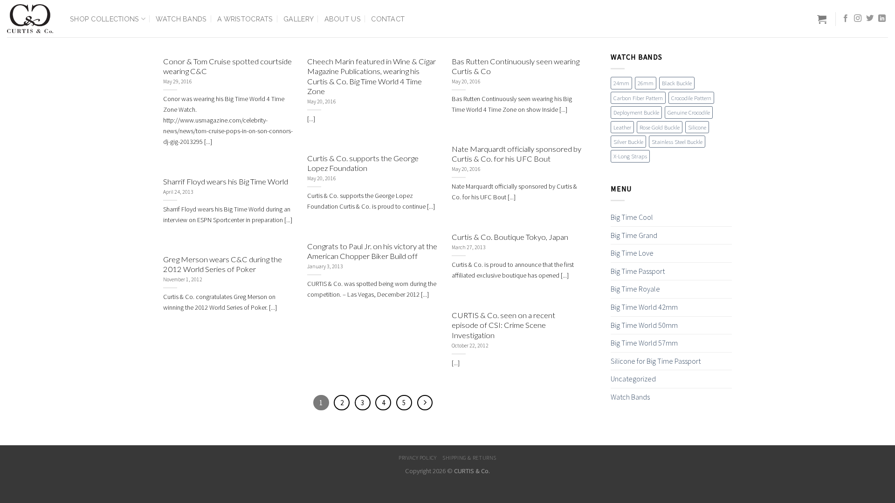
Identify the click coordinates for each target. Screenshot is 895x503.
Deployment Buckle (636, 112)
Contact (388, 19)
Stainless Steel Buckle (677, 141)
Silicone (697, 127)
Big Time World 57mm (644, 342)
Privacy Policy (418, 457)
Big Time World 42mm (644, 307)
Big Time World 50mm (644, 325)
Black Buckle (677, 83)
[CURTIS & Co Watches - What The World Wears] (31, 18)
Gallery (298, 19)
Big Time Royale (635, 288)
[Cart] (821, 19)
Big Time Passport (638, 271)
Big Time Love (632, 253)
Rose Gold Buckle (660, 127)
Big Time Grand (634, 235)
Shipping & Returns (469, 457)
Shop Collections (104, 19)
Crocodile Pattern (691, 98)
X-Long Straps (630, 156)
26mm (646, 83)
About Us (342, 19)
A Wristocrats (245, 19)
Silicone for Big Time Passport (656, 361)
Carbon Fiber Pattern (638, 98)
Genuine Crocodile (689, 112)
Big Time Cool (632, 217)
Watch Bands (181, 19)
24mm (621, 83)
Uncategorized (633, 378)
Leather (622, 127)
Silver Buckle (628, 141)
